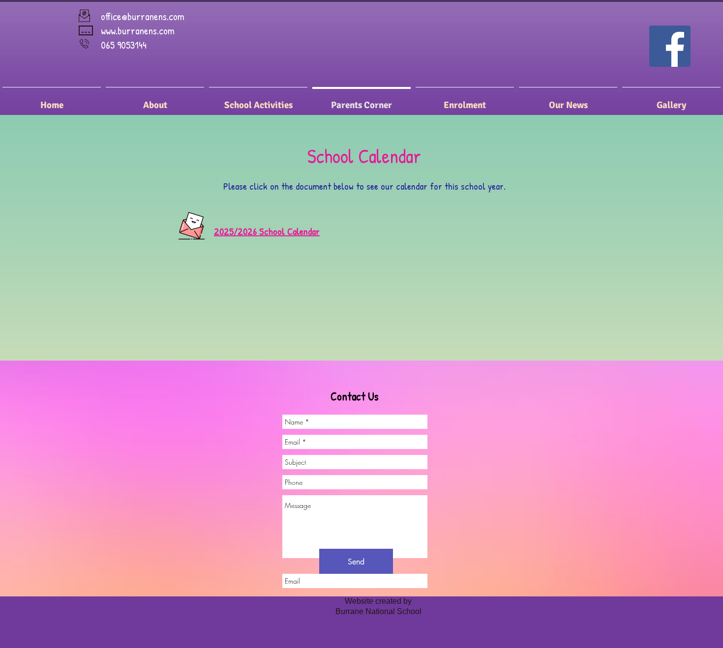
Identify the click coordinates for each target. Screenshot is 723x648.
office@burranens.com (142, 16)
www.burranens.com (138, 31)
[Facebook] (670, 46)
